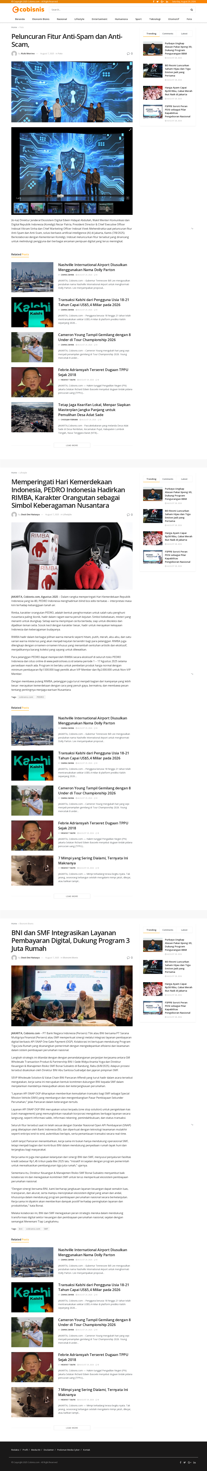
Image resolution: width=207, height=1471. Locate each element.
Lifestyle (79, 19)
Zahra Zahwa (67, 274)
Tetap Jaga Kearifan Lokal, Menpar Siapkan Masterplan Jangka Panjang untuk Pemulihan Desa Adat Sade (94, 409)
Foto (189, 19)
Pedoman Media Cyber (68, 1449)
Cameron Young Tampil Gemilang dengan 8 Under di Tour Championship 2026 (94, 337)
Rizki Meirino (28, 53)
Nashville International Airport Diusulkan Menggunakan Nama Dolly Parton (92, 267)
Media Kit (35, 1449)
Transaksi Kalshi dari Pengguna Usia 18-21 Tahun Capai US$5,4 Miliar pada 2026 (93, 302)
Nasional (62, 19)
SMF (46, 1228)
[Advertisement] (166, 181)
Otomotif (173, 19)
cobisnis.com (26, 697)
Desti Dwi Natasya (30, 514)
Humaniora (121, 19)
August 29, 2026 (84, 274)
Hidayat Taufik (68, 379)
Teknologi (155, 19)
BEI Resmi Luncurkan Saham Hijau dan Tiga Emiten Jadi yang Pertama (178, 70)
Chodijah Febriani (69, 419)
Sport (138, 19)
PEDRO (40, 697)
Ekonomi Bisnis (40, 19)
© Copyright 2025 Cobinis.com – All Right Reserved (34, 1)
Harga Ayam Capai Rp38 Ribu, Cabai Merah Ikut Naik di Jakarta (178, 91)
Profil (25, 1449)
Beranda (20, 19)
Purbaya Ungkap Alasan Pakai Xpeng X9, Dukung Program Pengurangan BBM (178, 48)
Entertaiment (99, 19)
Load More (72, 445)
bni (20, 1228)
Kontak (86, 1449)
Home (14, 27)
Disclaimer (49, 1449)
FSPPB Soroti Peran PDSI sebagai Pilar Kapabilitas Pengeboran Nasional (177, 111)
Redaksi (15, 1449)
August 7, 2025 (47, 53)
